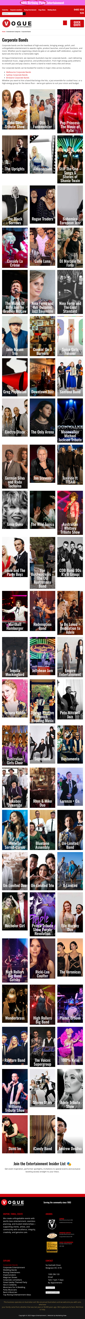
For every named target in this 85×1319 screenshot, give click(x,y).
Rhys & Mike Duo (42, 803)
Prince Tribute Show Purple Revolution (42, 929)
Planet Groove (70, 1018)
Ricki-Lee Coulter (42, 974)
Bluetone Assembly (42, 845)
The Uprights (14, 169)
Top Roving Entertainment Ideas (17, 1294)
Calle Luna (42, 261)
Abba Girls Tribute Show (15, 124)
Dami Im (15, 1148)
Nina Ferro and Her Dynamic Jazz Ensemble (42, 307)
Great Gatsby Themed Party (15, 1282)
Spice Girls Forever (70, 351)
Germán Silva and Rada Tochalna (15, 482)
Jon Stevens (42, 478)
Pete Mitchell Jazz (70, 714)
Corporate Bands (10, 1265)
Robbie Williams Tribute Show (15, 1106)
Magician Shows (10, 1277)
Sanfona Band (70, 391)
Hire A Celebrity (10, 1285)
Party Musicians (10, 1289)
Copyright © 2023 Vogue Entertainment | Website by (37, 1315)
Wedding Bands (52, 10)
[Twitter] (16, 1238)
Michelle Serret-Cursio (15, 845)
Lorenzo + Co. (70, 801)
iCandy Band (42, 1148)
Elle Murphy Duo (70, 927)
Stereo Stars (42, 1102)
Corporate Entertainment (14, 1267)
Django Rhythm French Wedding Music (42, 716)
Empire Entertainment (70, 672)
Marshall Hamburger (14, 626)
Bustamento (70, 759)
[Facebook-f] (4, 1238)
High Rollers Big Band (42, 1020)
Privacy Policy (50, 1287)
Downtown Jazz (42, 391)
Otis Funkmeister (42, 124)
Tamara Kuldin (15, 712)
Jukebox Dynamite (15, 803)
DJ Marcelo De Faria (70, 263)
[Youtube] (12, 1238)
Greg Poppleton (15, 391)
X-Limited (70, 885)
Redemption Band (42, 626)
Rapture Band (14, 1060)
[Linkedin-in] (8, 1238)
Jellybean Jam (42, 670)
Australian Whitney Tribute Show (70, 528)
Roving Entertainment (30, 10)
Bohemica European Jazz (70, 220)
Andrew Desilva (70, 1148)
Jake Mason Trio (14, 351)
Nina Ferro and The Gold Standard (70, 307)
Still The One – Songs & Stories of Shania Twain (70, 174)
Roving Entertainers (11, 1272)
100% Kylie (70, 1060)
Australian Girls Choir (15, 760)
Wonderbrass (15, 1018)
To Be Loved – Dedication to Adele (70, 628)
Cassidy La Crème (15, 263)
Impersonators (9, 1275)
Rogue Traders (42, 219)
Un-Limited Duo (15, 885)
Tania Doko (15, 524)
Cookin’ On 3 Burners (42, 351)
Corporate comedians (16, 10)
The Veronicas (70, 972)
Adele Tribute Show (70, 1104)
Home (3, 31)
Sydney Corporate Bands (17, 75)
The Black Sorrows (14, 220)
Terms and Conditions (52, 1292)
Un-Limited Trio (42, 885)
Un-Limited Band (70, 845)
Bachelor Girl (15, 925)
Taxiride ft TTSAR (70, 480)
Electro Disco (15, 432)
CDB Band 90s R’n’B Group (70, 572)
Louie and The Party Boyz (15, 572)
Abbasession (42, 169)
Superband (42, 759)
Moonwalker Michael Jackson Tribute (70, 435)
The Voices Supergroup (42, 1062)
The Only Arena (42, 432)
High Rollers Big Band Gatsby (15, 975)
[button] (65, 23)
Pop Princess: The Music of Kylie (70, 126)
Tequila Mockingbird (14, 672)
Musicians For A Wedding (14, 1287)
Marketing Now (61, 1315)
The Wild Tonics (42, 524)
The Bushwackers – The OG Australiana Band (42, 578)
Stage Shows (42, 10)
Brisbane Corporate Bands (17, 77)
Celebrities (5, 10)
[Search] (24, 13)
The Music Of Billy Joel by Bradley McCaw (15, 307)
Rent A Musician (10, 1292)
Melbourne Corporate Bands (18, 72)
